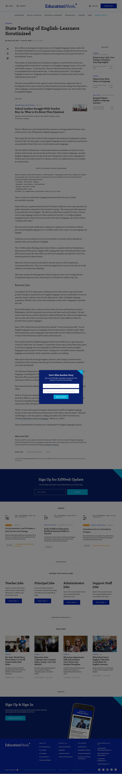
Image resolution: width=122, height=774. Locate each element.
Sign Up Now (61, 397)
